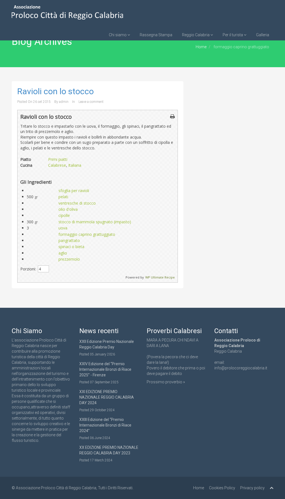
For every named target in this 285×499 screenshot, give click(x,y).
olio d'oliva (68, 209)
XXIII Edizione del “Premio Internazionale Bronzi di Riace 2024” (105, 425)
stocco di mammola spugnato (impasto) (94, 221)
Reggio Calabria (196, 35)
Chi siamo (118, 35)
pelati (63, 196)
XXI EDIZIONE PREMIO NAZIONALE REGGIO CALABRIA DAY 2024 (106, 397)
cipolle (64, 215)
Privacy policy (252, 488)
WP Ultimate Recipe (160, 277)
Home (201, 47)
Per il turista (233, 35)
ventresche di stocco (77, 203)
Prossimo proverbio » (166, 382)
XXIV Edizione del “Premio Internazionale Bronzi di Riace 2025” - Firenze (105, 369)
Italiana (74, 165)
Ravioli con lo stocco (55, 91)
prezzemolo (69, 259)
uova (62, 228)
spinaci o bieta (71, 246)
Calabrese (57, 165)
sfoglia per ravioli (73, 190)
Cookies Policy (222, 488)
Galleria (262, 35)
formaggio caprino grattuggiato (86, 234)
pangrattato (69, 240)
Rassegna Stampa (156, 35)
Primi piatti (57, 159)
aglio (62, 253)
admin (63, 102)
